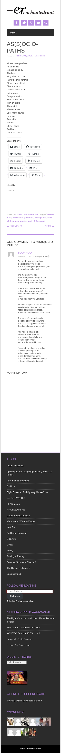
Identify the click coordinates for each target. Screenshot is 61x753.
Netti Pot (11, 527)
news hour (18, 218)
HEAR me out (13, 504)
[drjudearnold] (47, 721)
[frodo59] (11, 721)
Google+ (31, 23)
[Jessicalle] (25, 732)
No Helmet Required (16, 533)
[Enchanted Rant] (30, 16)
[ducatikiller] (25, 721)
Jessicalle (40, 56)
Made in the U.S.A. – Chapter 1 (22, 521)
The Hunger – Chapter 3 (18, 568)
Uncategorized (14, 574)
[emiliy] (18, 732)
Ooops (10, 544)
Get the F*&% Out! (16, 498)
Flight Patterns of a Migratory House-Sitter (27, 492)
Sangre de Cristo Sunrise (19, 639)
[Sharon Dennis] (33, 721)
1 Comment (39, 221)
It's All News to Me (16, 509)
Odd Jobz (11, 539)
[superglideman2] (40, 721)
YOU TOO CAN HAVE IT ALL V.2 (23, 633)
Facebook (16, 23)
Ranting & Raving (15, 556)
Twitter (24, 23)
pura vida (29, 218)
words (23, 221)
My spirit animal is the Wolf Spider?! (24, 700)
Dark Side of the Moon (18, 480)
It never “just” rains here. (19, 645)
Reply (47, 256)
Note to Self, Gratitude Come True (23, 627)
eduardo (25, 252)
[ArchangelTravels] (18, 721)
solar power (40, 218)
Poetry (10, 550)
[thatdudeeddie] (11, 732)
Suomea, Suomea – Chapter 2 (21, 562)
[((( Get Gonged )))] (33, 732)
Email (38, 23)
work (29, 221)
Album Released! (15, 465)
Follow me (15, 596)
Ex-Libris (11, 486)
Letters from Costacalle (26, 214)
